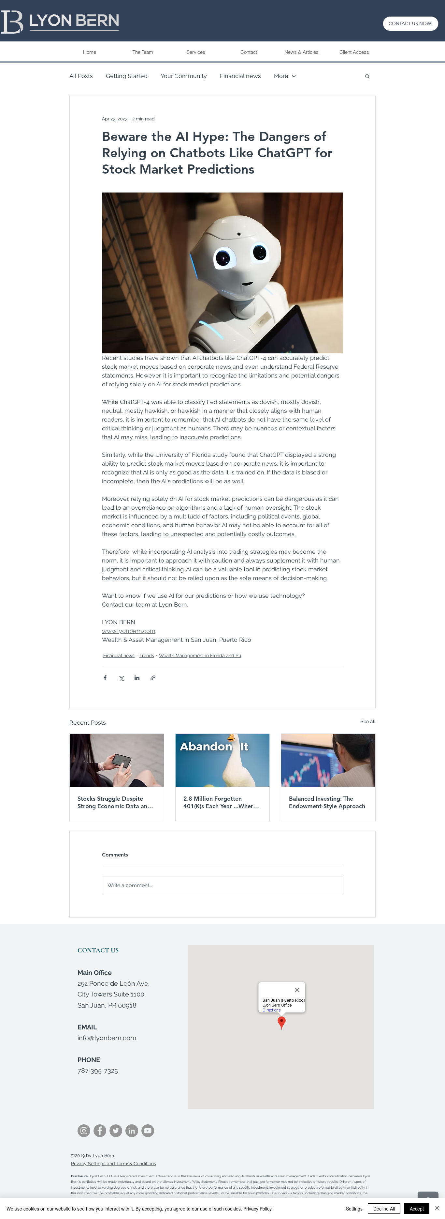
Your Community (184, 75)
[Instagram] (84, 1130)
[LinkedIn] (131, 1130)
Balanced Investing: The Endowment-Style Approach (327, 802)
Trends (146, 655)
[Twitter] (115, 1130)
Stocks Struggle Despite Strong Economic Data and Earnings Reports (114, 802)
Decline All (384, 1208)
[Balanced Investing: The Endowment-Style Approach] (328, 760)
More (281, 75)
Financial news (240, 75)
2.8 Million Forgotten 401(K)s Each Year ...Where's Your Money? (222, 802)
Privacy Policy (257, 1208)
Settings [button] (354, 1208)
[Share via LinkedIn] (137, 678)
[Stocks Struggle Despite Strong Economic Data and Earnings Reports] (117, 760)
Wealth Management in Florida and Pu (200, 655)
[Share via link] (153, 678)
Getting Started (127, 75)
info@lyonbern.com (107, 1038)
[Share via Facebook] (105, 678)
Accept (417, 1208)
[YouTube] (147, 1130)
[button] (195, 52)
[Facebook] (99, 1130)
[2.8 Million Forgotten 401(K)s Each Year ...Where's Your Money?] (223, 760)
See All (368, 721)
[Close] (437, 1208)
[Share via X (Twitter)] (121, 678)
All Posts (81, 75)
